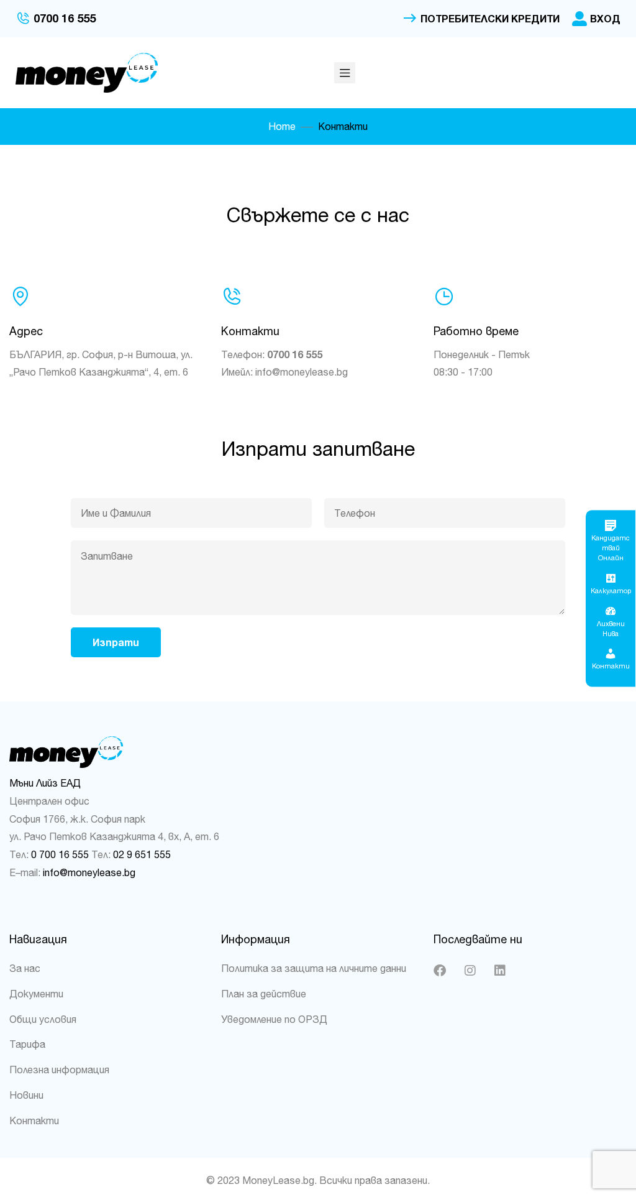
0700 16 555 (65, 18)
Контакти (34, 1120)
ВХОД (605, 18)
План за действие (263, 993)
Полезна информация (59, 1069)
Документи (36, 993)
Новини (26, 1095)
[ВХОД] (579, 18)
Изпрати (116, 642)
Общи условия (42, 1019)
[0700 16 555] (23, 18)
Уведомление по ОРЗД (274, 1019)
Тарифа (27, 1044)
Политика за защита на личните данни (313, 968)
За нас (24, 968)
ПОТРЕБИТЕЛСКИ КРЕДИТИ (490, 18)
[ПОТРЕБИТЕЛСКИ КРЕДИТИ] (409, 18)
